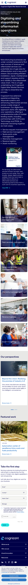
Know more (6, 403)
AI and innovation (7, 553)
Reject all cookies (14, 579)
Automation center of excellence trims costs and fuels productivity (13, 448)
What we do (5, 544)
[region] (14, 575)
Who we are (5, 549)
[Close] (26, 567)
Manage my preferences (14, 583)
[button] (12, 409)
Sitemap (3, 565)
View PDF (5, 188)
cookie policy (4, 572)
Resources (4, 557)
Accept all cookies (14, 576)
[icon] (2, 2)
